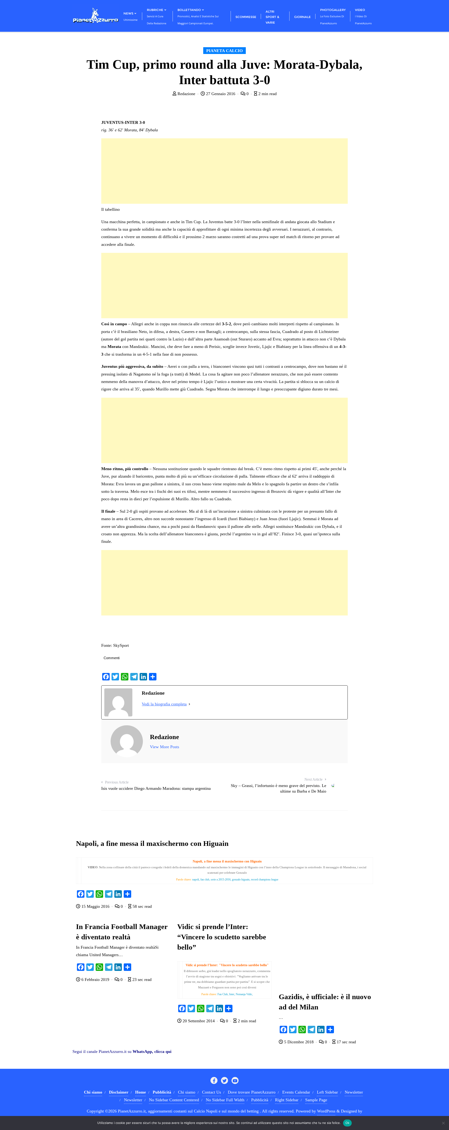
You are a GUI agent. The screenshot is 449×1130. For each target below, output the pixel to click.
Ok (347, 1123)
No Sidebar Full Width (225, 1100)
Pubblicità (259, 1100)
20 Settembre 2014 (198, 1021)
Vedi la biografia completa (164, 704)
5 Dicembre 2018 (299, 1042)
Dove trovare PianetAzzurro (251, 1092)
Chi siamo (186, 1092)
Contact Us (211, 1092)
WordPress (326, 1111)
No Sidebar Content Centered (174, 1100)
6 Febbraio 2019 (95, 979)
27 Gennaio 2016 (220, 93)
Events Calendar (296, 1092)
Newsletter (354, 1092)
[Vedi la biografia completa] (189, 704)
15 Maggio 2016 (95, 906)
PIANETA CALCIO (224, 50)
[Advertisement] (224, 171)
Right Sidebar (286, 1100)
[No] (443, 1123)
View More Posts (164, 746)
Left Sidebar (327, 1092)
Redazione (186, 93)
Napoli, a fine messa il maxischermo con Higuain (152, 844)
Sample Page (316, 1100)
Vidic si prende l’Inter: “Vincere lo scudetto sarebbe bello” (221, 937)
